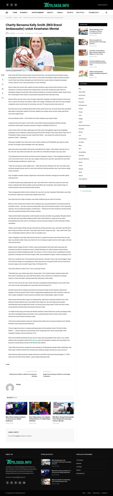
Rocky (13, 33)
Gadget (81, 118)
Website (81, 169)
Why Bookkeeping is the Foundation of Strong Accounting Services (96, 31)
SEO (80, 149)
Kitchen (81, 132)
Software (81, 155)
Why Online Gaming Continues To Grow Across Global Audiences (16, 419)
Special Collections (84, 159)
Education (81, 102)
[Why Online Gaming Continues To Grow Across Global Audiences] (16, 408)
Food (80, 115)
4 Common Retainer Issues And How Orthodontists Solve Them (97, 62)
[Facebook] (2, 80)
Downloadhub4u (86, 191)
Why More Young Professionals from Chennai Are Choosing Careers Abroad (63, 419)
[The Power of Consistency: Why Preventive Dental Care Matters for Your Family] (83, 52)
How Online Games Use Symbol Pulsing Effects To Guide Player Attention (39, 419)
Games (81, 175)
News (80, 145)
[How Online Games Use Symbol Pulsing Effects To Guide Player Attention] (40, 408)
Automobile (82, 92)
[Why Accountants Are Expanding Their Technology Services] (83, 42)
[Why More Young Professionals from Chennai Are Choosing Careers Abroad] (63, 408)
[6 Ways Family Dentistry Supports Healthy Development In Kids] (83, 74)
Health (50, 12)
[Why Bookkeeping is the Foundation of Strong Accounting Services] (83, 31)
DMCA (89, 493)
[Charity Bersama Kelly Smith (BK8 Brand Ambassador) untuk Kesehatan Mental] (40, 54)
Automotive (82, 95)
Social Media (82, 152)
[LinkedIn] (2, 89)
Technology (94, 12)
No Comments (30, 33)
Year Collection (83, 179)
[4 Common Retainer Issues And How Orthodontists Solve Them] (83, 63)
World (60, 12)
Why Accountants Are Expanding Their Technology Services (97, 41)
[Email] (2, 98)
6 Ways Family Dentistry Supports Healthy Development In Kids (98, 73)
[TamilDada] (56, 4)
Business (23, 12)
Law (80, 135)
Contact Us (104, 493)
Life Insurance (83, 139)
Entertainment (38, 12)
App (80, 88)
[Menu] (7, 13)
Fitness (81, 112)
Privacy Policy (96, 493)
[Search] (106, 13)
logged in (18, 436)
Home (15, 12)
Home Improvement (84, 125)
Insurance (81, 128)
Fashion (81, 108)
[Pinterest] (2, 93)
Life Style (80, 12)
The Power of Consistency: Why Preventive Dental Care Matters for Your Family (97, 52)
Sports (70, 12)
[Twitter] (2, 84)
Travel (80, 165)
